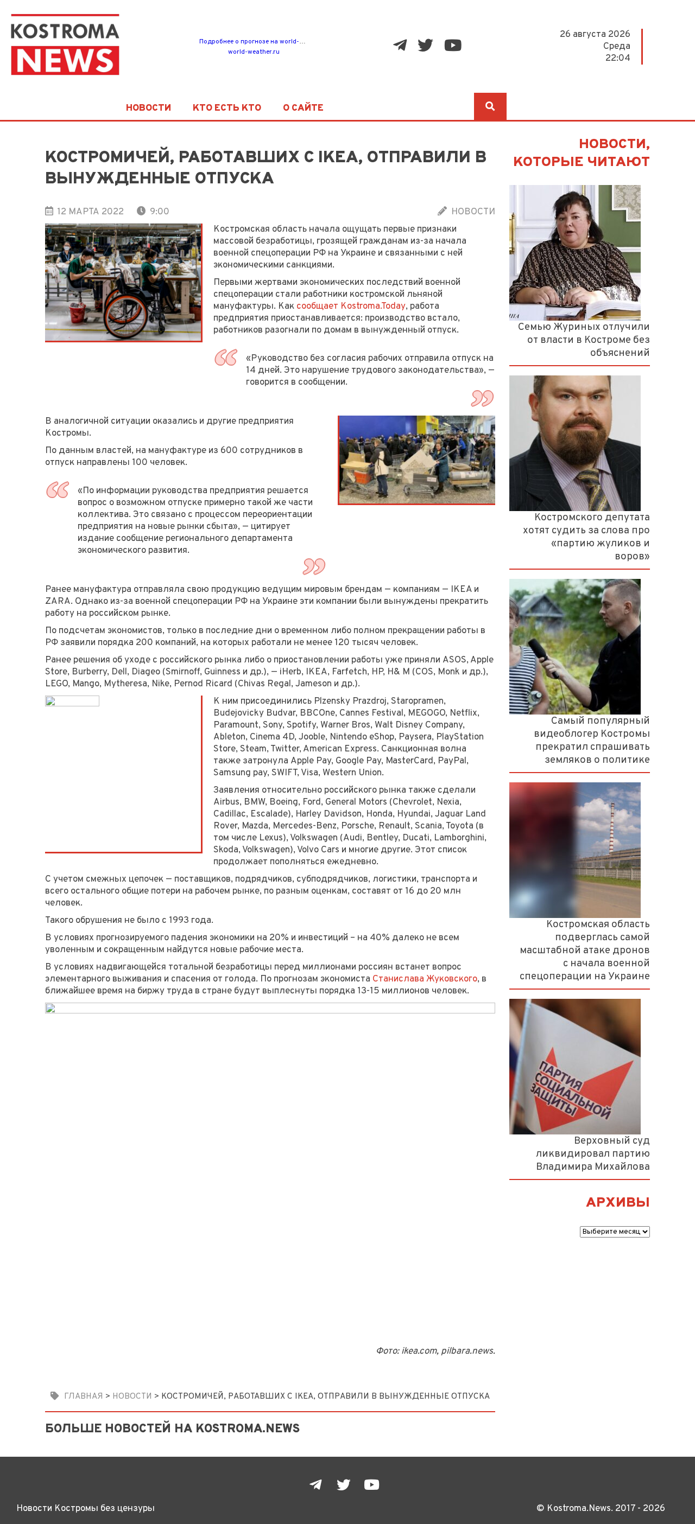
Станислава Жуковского (424, 979)
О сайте (303, 108)
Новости (148, 108)
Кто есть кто (227, 108)
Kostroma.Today (373, 306)
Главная (83, 1396)
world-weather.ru (254, 52)
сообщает (317, 306)
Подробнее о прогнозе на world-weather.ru (265, 41)
